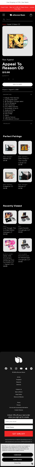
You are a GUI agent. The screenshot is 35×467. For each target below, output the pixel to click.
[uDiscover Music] (17, 15)
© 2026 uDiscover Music (18, 372)
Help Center (18, 394)
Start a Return (18, 391)
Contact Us (19, 389)
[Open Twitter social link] (11, 368)
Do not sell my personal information (19, 407)
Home (4, 24)
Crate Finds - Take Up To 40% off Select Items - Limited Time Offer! (17, 8)
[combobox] (17, 19)
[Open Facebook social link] (6, 368)
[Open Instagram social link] (16, 368)
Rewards (18, 382)
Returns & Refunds (19, 396)
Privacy (19, 405)
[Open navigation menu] (4, 15)
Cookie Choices (18, 410)
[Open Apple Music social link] (26, 368)
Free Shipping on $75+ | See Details (17, 2)
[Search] (3, 19)
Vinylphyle (18, 379)
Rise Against (8, 60)
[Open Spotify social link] (31, 368)
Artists (18, 377)
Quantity (5, 75)
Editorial (18, 384)
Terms (18, 402)
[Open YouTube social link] (21, 368)
